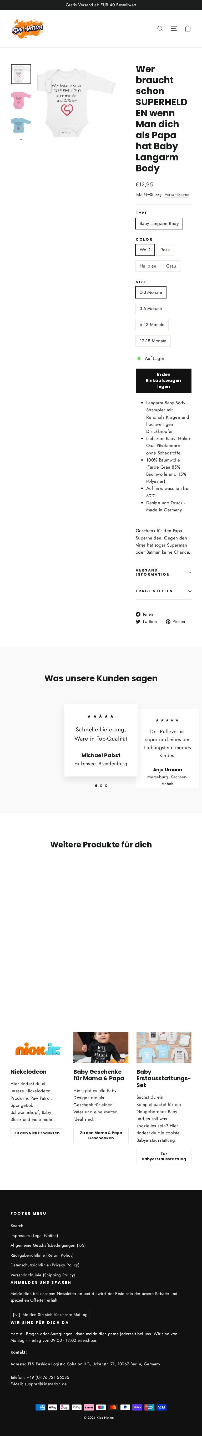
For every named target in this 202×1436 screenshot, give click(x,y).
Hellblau (148, 266)
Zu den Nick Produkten (37, 1133)
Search (17, 1226)
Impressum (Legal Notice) (34, 1236)
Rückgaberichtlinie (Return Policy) (42, 1255)
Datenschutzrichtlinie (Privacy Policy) (45, 1265)
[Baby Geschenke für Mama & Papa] (100, 1047)
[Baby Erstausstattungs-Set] (164, 1047)
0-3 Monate (151, 292)
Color (144, 240)
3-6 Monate (151, 308)
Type (142, 213)
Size (141, 282)
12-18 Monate (153, 341)
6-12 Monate (152, 324)
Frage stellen (154, 591)
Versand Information (153, 572)
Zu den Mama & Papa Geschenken (101, 1135)
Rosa (165, 250)
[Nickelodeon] (38, 1047)
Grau (171, 266)
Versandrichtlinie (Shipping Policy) (43, 1275)
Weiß (145, 250)
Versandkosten (177, 194)
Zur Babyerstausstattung (164, 1156)
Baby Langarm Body (159, 223)
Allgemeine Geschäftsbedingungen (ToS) (48, 1245)
